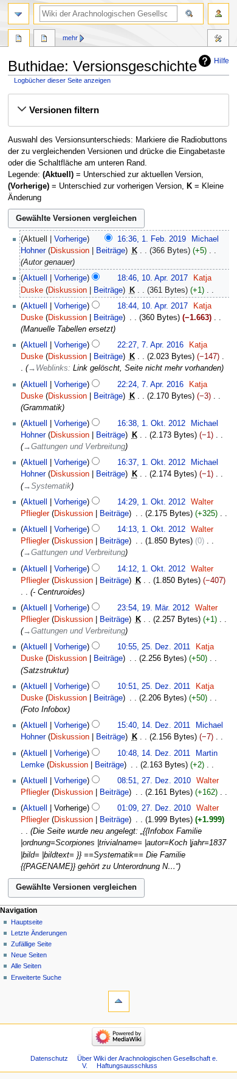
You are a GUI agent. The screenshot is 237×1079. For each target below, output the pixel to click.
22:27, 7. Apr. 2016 (150, 345)
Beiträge (110, 250)
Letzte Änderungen (39, 933)
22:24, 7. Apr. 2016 (150, 384)
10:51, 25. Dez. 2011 (153, 686)
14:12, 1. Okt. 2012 (151, 569)
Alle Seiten (26, 965)
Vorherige (70, 239)
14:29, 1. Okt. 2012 (151, 502)
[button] (118, 110)
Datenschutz (49, 1058)
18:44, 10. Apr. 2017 (152, 306)
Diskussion (69, 250)
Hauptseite (27, 922)
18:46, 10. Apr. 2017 (152, 278)
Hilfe (221, 61)
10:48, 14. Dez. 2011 (153, 753)
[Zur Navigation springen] (18, 13)
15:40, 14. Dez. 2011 (153, 725)
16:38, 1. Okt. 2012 (151, 423)
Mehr (70, 37)
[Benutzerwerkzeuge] (218, 13)
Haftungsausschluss (127, 1065)
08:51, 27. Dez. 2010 (154, 781)
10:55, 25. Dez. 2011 (153, 647)
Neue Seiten (29, 955)
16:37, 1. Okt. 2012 (151, 462)
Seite (19, 39)
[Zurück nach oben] (118, 1001)
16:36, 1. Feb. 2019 (151, 239)
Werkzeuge (218, 39)
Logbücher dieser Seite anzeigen (62, 80)
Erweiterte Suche (36, 977)
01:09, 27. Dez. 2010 (154, 808)
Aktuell (35, 278)
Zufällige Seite (31, 944)
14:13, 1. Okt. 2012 (151, 529)
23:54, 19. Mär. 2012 (153, 608)
